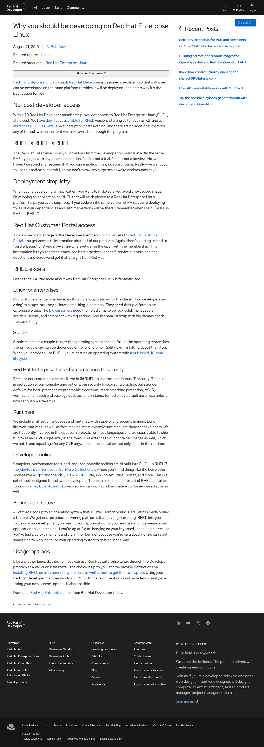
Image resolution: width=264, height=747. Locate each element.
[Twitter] (198, 624)
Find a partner (143, 663)
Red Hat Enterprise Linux (66, 62)
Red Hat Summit (185, 725)
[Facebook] (208, 624)
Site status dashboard (148, 677)
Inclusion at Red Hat (137, 725)
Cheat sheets (100, 663)
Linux (45, 54)
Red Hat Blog (113, 725)
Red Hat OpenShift (19, 663)
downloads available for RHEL (70, 120)
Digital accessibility (111, 738)
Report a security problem (150, 684)
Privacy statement (32, 738)
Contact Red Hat (91, 725)
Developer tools (59, 656)
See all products (17, 682)
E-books (96, 656)
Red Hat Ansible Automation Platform (20, 673)
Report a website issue (148, 670)
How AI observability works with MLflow (209, 88)
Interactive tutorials (61, 663)
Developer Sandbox (62, 649)
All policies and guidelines (80, 738)
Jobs (46, 725)
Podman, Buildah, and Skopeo (48, 486)
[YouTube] (188, 624)
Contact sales (142, 656)
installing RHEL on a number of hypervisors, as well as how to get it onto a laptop (78, 572)
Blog (94, 670)
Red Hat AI (14, 649)
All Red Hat (239, 10)
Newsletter (98, 684)
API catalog (56, 670)
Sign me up (185, 701)
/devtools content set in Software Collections (56, 469)
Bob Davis (59, 46)
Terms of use (54, 738)
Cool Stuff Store (162, 725)
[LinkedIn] (178, 624)
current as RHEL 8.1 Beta (33, 126)
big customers (60, 310)
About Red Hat (30, 725)
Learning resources (104, 649)
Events (95, 677)
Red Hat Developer (84, 82)
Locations (71, 725)
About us (139, 649)
